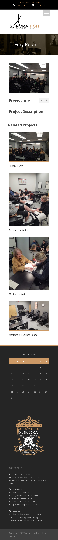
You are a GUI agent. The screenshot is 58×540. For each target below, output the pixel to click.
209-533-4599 (22, 5)
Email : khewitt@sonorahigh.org (25, 477)
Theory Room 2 (17, 165)
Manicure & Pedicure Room (23, 334)
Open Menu (46, 13)
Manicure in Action (18, 294)
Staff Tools (35, 2)
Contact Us (40, 5)
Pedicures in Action (18, 229)
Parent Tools (24, 2)
